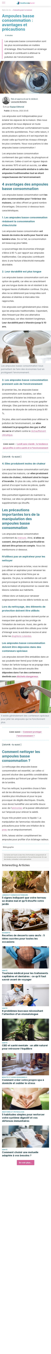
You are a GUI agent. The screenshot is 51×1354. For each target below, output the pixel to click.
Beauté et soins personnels (14, 1077)
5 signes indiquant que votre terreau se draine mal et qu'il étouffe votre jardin (24, 901)
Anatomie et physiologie (13, 1112)
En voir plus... (25, 1162)
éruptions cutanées (21, 636)
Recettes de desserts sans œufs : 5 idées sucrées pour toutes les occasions (23, 938)
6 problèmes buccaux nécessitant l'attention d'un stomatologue (22, 1012)
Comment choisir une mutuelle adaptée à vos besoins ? (20, 1154)
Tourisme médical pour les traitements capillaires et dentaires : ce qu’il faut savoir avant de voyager (25, 976)
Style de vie (6, 10)
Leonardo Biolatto (19, 102)
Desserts (6, 933)
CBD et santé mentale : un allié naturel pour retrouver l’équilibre (25, 1047)
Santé (4, 970)
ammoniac (17, 808)
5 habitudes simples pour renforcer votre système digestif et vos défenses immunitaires (23, 1117)
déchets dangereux (27, 676)
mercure (22, 537)
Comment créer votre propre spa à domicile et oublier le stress (23, 1082)
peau (4, 829)
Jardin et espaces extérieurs (15, 895)
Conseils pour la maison (22, 10)
